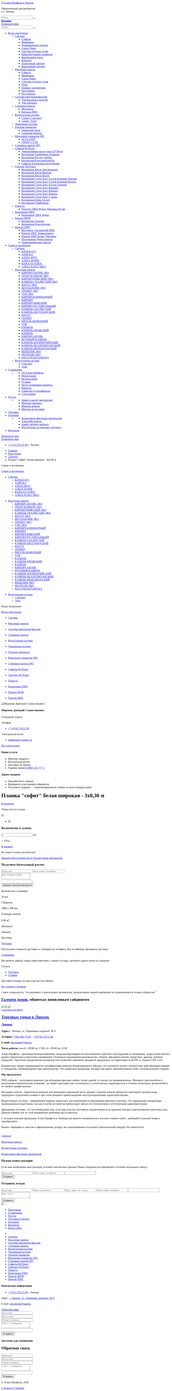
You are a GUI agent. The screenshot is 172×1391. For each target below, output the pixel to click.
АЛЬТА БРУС (30, 257)
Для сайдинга (29, 102)
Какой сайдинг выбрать (35, 424)
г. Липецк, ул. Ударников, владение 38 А (32, 1298)
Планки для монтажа (34, 87)
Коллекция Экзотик (33, 221)
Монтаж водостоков (33, 409)
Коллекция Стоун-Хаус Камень (39, 193)
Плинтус (20, 206)
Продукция (14, 453)
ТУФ (24, 324)
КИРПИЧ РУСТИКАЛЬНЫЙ (39, 306)
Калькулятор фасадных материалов (42, 418)
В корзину (7, 846)
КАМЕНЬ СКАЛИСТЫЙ (36, 309)
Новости (26, 388)
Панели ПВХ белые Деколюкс (39, 236)
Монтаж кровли (31, 406)
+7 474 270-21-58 (17, 444)
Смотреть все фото (12, 1009)
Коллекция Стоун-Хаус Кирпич (40, 190)
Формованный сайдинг (35, 45)
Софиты (26, 39)
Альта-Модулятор (32, 421)
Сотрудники (29, 394)
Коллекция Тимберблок (35, 203)
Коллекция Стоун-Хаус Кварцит (40, 187)
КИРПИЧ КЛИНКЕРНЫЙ (37, 297)
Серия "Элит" (29, 121)
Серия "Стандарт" (32, 118)
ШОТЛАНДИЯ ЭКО (34, 287)
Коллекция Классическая (36, 224)
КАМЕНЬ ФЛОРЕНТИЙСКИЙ (40, 342)
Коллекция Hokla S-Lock (36, 199)
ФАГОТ (26, 315)
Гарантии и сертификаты (36, 391)
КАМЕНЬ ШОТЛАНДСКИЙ (38, 312)
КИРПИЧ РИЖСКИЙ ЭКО (37, 278)
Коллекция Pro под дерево (37, 157)
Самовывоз (7, 954)
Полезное (13, 415)
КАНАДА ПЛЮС (32, 263)
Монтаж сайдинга (32, 403)
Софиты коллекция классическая (40, 163)
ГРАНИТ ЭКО (30, 290)
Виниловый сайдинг (33, 66)
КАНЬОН (27, 327)
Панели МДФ (23, 218)
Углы (24, 84)
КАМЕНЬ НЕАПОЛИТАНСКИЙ (41, 345)
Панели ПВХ (22, 227)
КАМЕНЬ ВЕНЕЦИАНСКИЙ (39, 348)
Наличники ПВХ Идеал (35, 215)
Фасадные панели (25, 69)
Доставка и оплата (18, 1218)
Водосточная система (27, 115)
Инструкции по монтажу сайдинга (41, 427)
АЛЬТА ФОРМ (30, 260)
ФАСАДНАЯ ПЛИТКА (35, 357)
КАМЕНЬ (27, 333)
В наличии (7, 803)
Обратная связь (10, 1309)
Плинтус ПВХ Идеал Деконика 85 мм (43, 209)
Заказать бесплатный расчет (17, 858)
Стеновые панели (25, 105)
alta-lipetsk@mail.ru (20, 1303)
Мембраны (28, 42)
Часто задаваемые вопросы (37, 384)
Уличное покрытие (25, 127)
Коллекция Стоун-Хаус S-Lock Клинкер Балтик (49, 181)
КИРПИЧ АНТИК (32, 336)
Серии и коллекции (19, 245)
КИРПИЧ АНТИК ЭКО (35, 272)
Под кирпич (28, 93)
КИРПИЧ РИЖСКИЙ (34, 303)
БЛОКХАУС (29, 251)
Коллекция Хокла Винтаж (36, 172)
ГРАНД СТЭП (30, 142)
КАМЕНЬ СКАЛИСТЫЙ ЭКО (39, 281)
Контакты (13, 430)
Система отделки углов (35, 51)
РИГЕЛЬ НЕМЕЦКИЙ (35, 321)
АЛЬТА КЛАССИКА (34, 266)
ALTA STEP (28, 139)
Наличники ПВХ (25, 212)
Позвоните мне (10, 23)
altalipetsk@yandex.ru (20, 739)
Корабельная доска (32, 57)
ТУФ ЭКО (27, 293)
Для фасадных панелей (35, 99)
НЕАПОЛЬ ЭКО (31, 354)
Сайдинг (20, 36)
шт (34, 834)
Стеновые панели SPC (28, 145)
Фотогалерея (29, 375)
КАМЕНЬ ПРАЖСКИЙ (35, 330)
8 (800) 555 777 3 (35, 767)
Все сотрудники (10, 745)
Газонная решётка (32, 133)
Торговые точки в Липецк (25, 1017)
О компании (15, 369)
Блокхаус (27, 60)
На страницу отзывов (13, 986)
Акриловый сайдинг (33, 63)
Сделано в (12, 1388)
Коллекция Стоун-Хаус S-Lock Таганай (44, 184)
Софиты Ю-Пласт (25, 148)
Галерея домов (14, 999)
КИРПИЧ (27, 300)
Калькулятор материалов (48, 858)
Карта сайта (15, 1228)
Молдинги (28, 108)
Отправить (8, 1176)
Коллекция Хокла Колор (35, 175)
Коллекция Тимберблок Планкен (40, 154)
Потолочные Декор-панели (37, 239)
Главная (12, 450)
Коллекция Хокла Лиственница (40, 169)
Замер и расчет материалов (37, 400)
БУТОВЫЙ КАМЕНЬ (34, 339)
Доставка (13, 412)
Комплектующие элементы (37, 54)
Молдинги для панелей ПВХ (38, 230)
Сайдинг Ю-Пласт (25, 166)
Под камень (28, 90)
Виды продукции (18, 33)
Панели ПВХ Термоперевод (38, 233)
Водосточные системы (14, 1148)
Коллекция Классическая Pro (38, 160)
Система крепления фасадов (31, 96)
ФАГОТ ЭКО (29, 284)
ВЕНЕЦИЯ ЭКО (31, 351)
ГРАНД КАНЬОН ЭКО (35, 275)
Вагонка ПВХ (30, 112)
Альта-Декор (29, 48)
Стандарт (27, 363)
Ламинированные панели (36, 242)
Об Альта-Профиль (33, 372)
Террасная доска (31, 130)
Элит (24, 366)
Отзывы (26, 381)
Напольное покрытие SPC (30, 136)
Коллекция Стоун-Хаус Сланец (39, 196)
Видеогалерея (29, 378)
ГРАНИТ (27, 318)
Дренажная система (26, 124)
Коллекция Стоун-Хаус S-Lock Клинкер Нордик (49, 178)
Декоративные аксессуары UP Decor (42, 151)
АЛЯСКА (27, 254)
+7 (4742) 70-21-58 (18, 728)
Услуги (12, 397)
